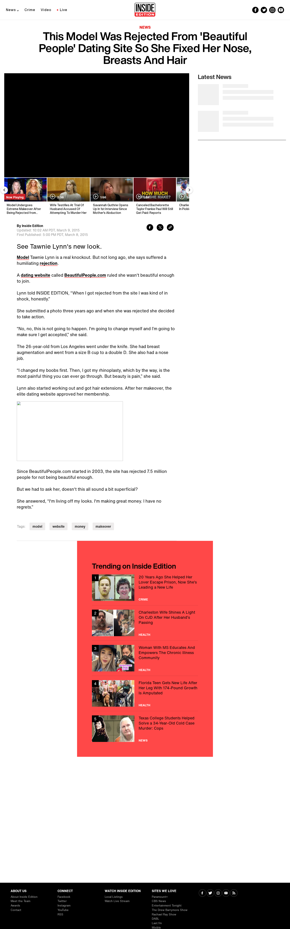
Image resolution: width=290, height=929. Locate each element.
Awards (15, 906)
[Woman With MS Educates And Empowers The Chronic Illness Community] (145, 658)
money (80, 526)
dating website (35, 275)
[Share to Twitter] (160, 228)
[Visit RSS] (234, 893)
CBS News (159, 901)
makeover (103, 526)
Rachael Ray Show (164, 914)
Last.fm (157, 923)
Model (23, 257)
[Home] (145, 10)
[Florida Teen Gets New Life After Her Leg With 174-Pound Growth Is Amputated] (145, 693)
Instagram (64, 906)
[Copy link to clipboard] (170, 228)
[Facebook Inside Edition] (255, 10)
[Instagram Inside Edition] (272, 10)
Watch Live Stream (117, 901)
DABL (155, 919)
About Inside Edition (24, 897)
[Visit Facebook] (202, 893)
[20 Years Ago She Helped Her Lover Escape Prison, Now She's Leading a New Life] (145, 587)
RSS (60, 914)
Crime (29, 9)
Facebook (64, 897)
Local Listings (114, 897)
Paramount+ (160, 897)
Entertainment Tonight (167, 906)
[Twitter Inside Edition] (264, 10)
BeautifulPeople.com (85, 275)
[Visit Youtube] (226, 893)
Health (144, 634)
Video (46, 9)
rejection (49, 263)
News (11, 9)
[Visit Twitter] (210, 893)
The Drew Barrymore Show (169, 910)
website (58, 526)
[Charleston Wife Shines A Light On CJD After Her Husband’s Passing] (145, 623)
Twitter (62, 901)
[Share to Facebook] (150, 228)
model (37, 526)
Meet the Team (20, 901)
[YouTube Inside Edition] (281, 10)
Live (63, 9)
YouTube (63, 910)
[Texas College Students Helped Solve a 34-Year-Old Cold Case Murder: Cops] (145, 728)
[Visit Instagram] (218, 893)
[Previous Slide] (4, 190)
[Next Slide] (189, 190)
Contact (16, 910)
